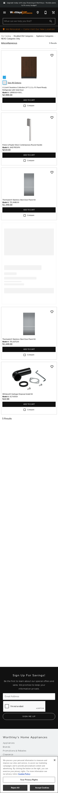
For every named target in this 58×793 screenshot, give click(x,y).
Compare (30, 106)
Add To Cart (29, 100)
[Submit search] (51, 21)
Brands (6, 747)
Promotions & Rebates (14, 750)
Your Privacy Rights (29, 780)
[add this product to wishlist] (52, 55)
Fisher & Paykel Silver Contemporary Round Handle (22, 145)
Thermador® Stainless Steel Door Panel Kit (18, 200)
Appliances (8, 743)
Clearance (8, 754)
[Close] (55, 760)
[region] (29, 774)
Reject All (15, 788)
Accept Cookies (42, 788)
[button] (4, 12)
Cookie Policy (24, 774)
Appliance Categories (44, 36)
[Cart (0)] (53, 12)
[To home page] (21, 12)
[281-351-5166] (45, 12)
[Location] (37, 12)
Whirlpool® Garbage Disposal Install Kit (17, 394)
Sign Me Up (29, 716)
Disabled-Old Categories (23, 36)
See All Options (14, 83)
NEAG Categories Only (10, 39)
